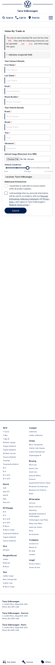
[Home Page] (27, 4)
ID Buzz (6, 526)
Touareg (6, 460)
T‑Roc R (6, 439)
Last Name (10, 75)
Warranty (33, 510)
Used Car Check (35, 527)
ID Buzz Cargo (8, 530)
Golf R (5, 495)
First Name (10, 65)
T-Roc (5, 435)
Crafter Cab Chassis (37, 448)
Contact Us (33, 543)
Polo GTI (6, 502)
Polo (4, 499)
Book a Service (35, 506)
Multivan (6, 563)
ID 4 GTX (6, 478)
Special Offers (35, 475)
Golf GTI (6, 491)
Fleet (31, 493)
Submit (15, 210)
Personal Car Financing (38, 486)
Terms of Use (34, 567)
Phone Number (12, 97)
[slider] (27, 168)
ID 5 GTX (6, 475)
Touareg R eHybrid (10, 464)
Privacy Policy (34, 564)
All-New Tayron (9, 453)
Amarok (6, 550)
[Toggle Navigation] (51, 17)
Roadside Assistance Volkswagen (37, 515)
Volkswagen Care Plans (38, 520)
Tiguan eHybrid (9, 446)
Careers (32, 554)
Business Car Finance (37, 490)
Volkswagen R (35, 455)
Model (8, 122)
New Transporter (10, 579)
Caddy (5, 559)
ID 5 (4, 471)
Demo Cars (33, 468)
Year (7, 133)
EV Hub (32, 551)
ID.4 (4, 468)
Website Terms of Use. (19, 205)
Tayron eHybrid (9, 457)
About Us (33, 547)
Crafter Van (8, 583)
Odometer (10, 143)
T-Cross (6, 431)
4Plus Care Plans (35, 523)
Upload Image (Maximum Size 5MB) (21, 154)
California (33, 431)
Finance (32, 479)
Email (8, 86)
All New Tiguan (9, 442)
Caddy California (36, 435)
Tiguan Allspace (9, 450)
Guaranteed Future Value (39, 483)
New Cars (33, 465)
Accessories (34, 534)
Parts (31, 531)
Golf (4, 488)
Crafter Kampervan (37, 452)
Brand (8, 111)
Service (32, 503)
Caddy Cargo (8, 576)
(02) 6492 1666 (13, 607)
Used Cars (33, 472)
